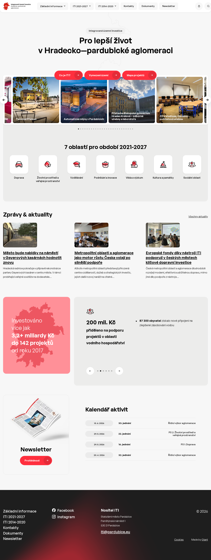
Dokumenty (148, 6)
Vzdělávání (76, 177)
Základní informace (51, 6)
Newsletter (168, 6)
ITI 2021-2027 (80, 6)
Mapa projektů (135, 75)
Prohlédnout (32, 460)
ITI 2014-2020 (105, 6)
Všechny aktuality (198, 216)
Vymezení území (98, 75)
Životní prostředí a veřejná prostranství (48, 179)
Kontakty (129, 6)
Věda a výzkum (134, 177)
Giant (205, 539)
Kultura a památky (163, 177)
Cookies (179, 539)
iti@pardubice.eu (115, 532)
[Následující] (207, 100)
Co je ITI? (64, 75)
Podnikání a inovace (105, 177)
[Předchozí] (4, 100)
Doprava (19, 177)
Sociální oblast (191, 177)
